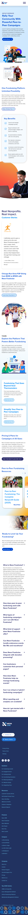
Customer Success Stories (8, 793)
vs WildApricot (5, 851)
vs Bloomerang (5, 840)
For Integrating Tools (7, 785)
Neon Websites (5, 823)
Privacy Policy (5, 748)
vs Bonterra (4, 853)
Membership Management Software (10, 897)
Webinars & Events (6, 801)
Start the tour (8, 400)
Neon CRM (4, 818)
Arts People (4, 826)
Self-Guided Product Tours (8, 796)
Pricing (3, 875)
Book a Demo (6, 39)
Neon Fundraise (5, 820)
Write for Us (4, 878)
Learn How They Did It (8, 295)
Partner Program (6, 869)
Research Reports (6, 807)
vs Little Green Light (6, 848)
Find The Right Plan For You (12, 459)
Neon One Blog (5, 799)
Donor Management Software (9, 891)
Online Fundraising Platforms (9, 894)
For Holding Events (6, 774)
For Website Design (6, 782)
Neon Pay (4, 829)
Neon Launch (5, 831)
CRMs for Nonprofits (6, 889)
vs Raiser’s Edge (6, 845)
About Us (4, 864)
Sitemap (4, 754)
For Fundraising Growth (7, 769)
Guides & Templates (6, 804)
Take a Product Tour (8, 109)
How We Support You (7, 872)
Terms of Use (5, 751)
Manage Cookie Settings (9, 913)
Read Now (17, 505)
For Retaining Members (7, 779)
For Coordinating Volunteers (8, 777)
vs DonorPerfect (5, 842)
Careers (3, 867)
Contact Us (8, 735)
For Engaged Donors (7, 771)
